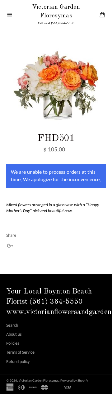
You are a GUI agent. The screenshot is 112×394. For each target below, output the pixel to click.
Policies (12, 343)
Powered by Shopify (74, 381)
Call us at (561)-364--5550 (56, 23)
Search (12, 325)
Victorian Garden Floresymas (56, 11)
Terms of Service (20, 352)
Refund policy (18, 362)
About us (13, 334)
